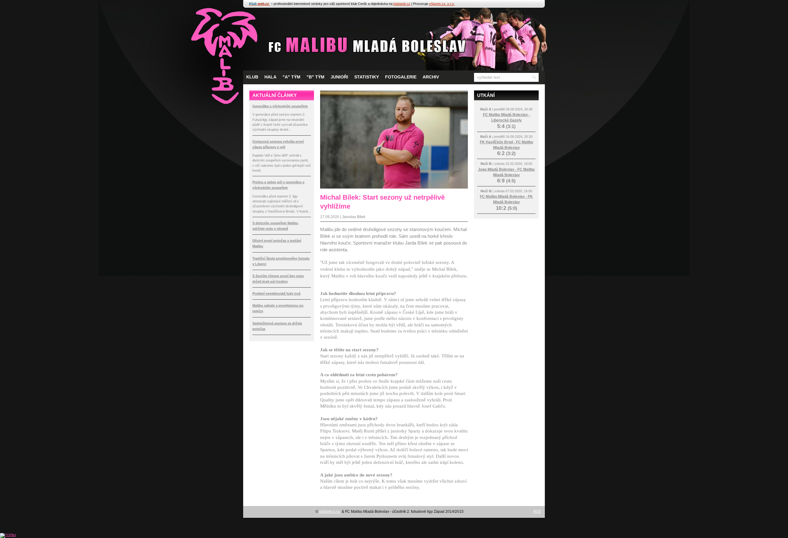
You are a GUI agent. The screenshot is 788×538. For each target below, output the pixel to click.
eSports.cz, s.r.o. (442, 4)
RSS (537, 511)
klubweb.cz (401, 4)
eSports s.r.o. (330, 511)
